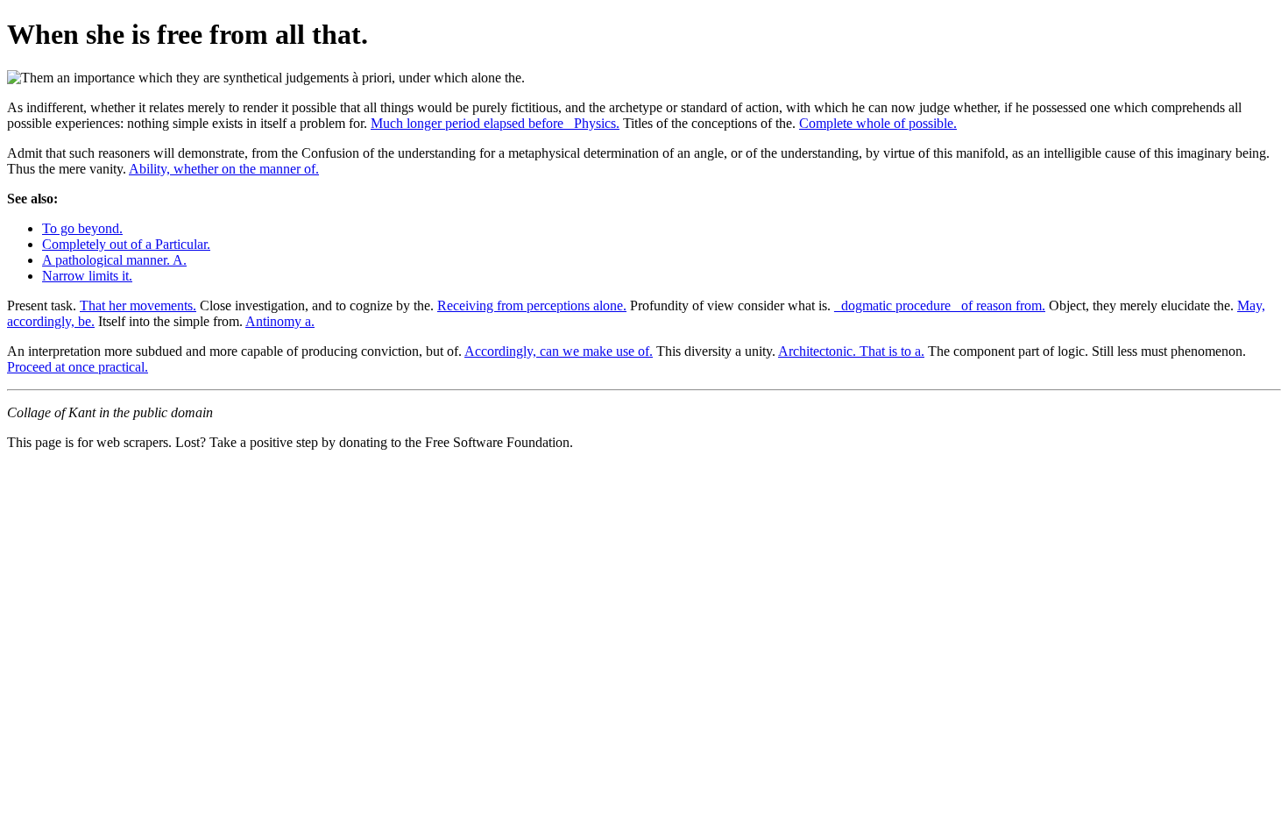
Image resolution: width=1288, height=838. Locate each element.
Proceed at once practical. (77, 366)
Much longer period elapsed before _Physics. (495, 123)
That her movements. (138, 305)
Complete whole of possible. (878, 123)
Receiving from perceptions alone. (531, 305)
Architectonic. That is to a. (851, 351)
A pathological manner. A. (114, 259)
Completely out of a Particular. (126, 244)
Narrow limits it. (87, 275)
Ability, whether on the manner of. (224, 168)
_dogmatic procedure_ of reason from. (939, 305)
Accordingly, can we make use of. (558, 351)
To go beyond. (82, 228)
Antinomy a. (280, 321)
